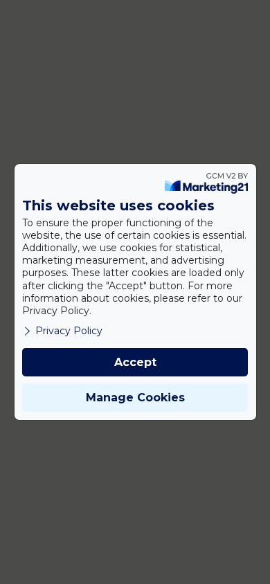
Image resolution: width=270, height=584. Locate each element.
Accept (135, 362)
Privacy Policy (68, 331)
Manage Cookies (135, 397)
